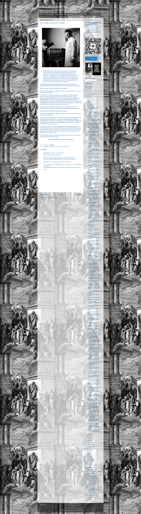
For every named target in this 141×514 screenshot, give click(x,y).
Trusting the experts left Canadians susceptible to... (93, 194)
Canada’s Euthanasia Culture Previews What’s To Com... (94, 230)
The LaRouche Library (90, 483)
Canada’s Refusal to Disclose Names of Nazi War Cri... (94, 333)
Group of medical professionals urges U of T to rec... (94, 237)
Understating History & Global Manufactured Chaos (93, 135)
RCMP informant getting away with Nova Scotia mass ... (93, 359)
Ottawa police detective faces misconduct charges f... (94, 252)
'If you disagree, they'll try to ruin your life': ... (94, 306)
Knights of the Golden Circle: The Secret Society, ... (94, 132)
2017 (88, 456)
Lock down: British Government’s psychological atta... (93, 139)
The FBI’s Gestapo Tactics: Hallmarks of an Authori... (94, 191)
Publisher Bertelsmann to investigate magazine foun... (93, 368)
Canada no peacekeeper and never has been (93, 326)
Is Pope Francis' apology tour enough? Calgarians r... (94, 396)
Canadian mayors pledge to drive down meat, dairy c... (94, 431)
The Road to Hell (63, 16)
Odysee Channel (60, 14)
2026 (88, 88)
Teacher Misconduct (45, 16)
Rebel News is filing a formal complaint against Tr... (94, 388)
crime (49, 146)
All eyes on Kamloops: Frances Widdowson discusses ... (93, 264)
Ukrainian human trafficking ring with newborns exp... (94, 329)
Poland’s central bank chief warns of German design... (94, 199)
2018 (88, 454)
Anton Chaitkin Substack (90, 481)
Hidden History (70, 14)
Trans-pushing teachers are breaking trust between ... (94, 248)
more (57, 136)
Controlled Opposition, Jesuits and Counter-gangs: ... (93, 337)
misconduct (63, 146)
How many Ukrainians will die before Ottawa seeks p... (94, 315)
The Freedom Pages (90, 495)
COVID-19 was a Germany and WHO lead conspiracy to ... (94, 162)
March (89, 442)
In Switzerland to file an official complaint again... (94, 348)
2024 (88, 92)
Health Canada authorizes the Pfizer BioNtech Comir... (94, 184)
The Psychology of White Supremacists (93, 241)
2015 (88, 460)
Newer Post (43, 194)
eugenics (54, 146)
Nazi (68, 146)
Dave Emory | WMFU (82, 14)
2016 (88, 458)
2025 (88, 90)
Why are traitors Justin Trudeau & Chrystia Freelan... (93, 355)
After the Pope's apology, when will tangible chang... (94, 351)
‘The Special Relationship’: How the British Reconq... (94, 380)
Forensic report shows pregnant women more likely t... (93, 412)
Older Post (78, 194)
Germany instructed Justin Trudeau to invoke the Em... (94, 206)
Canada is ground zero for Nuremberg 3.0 (94, 203)
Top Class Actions (89, 497)
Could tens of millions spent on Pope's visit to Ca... (94, 268)
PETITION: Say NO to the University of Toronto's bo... (94, 376)
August (90, 105)
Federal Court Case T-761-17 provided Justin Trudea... (94, 221)
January (90, 446)
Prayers (54, 16)
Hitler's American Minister (93, 423)
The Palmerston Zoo (95, 14)
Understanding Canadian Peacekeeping (93, 323)
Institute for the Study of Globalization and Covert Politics (92, 489)
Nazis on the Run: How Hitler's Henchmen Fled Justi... (94, 157)
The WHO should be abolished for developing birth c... (94, 426)
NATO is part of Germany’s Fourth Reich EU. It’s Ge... (94, 170)
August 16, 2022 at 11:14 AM (57, 153)
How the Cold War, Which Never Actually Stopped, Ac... (94, 341)
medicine (58, 146)
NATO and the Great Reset (94, 297)
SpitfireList (87, 487)
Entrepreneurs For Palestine (91, 478)
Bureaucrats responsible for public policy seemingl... (94, 234)
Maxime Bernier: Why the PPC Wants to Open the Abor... (94, 245)
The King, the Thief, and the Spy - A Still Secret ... (94, 218)
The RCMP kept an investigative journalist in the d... (94, 302)
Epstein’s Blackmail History (94, 299)
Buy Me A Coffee (50, 14)
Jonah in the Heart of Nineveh (54, 6)
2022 (88, 96)
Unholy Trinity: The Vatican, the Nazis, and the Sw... (94, 154)
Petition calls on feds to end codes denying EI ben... (94, 176)
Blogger (79, 510)
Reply (45, 169)
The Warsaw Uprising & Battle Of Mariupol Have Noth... (94, 407)
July (89, 434)
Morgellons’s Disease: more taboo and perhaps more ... (94, 384)
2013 (88, 464)
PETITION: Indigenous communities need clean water (94, 391)
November (90, 100)
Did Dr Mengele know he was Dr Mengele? (61, 139)
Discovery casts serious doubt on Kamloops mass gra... (94, 180)
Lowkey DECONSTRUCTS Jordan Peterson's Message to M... (94, 372)
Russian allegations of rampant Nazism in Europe (93, 116)
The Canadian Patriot (90, 480)
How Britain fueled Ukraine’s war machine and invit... (94, 275)
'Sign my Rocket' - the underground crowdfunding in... (93, 225)
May (89, 438)
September (90, 104)
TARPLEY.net (88, 485)
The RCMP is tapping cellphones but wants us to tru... (94, 319)
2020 (88, 450)
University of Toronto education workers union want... (94, 166)
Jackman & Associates (90, 493)
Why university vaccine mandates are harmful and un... (93, 128)
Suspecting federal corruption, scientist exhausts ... (93, 210)
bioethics (46, 146)
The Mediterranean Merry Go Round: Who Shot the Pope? (93, 24)
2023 (88, 94)
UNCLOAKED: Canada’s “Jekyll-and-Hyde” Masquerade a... (93, 416)
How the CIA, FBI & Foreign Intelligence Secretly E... (94, 124)
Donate (93, 58)
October (90, 102)
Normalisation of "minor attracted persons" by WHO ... (93, 150)
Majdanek (87, 474)
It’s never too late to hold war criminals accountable (94, 173)
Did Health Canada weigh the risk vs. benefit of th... (94, 278)
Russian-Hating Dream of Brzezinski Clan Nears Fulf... (93, 420)
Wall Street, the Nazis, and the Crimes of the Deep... (94, 284)
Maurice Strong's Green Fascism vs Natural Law (94, 112)
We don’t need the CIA (93, 311)
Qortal (86, 500)
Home (41, 14)
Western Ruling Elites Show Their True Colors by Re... (94, 143)
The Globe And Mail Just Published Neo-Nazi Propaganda (93, 364)
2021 (88, 448)
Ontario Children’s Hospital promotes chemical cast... (94, 260)
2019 (88, 452)
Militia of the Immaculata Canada (92, 471)
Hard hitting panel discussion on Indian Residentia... (93, 256)
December (90, 98)
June (89, 436)
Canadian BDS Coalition (90, 476)
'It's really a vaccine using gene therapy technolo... (94, 214)
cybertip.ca (87, 498)
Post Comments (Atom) (51, 197)
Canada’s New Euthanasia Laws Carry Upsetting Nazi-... (94, 288)
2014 (88, 462)
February (90, 444)
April (89, 440)
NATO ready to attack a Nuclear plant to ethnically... (93, 271)
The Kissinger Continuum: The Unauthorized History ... (94, 120)
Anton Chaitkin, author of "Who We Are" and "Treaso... (93, 109)
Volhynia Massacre (89, 473)
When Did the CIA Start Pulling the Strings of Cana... (93, 400)
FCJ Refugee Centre (90, 491)
